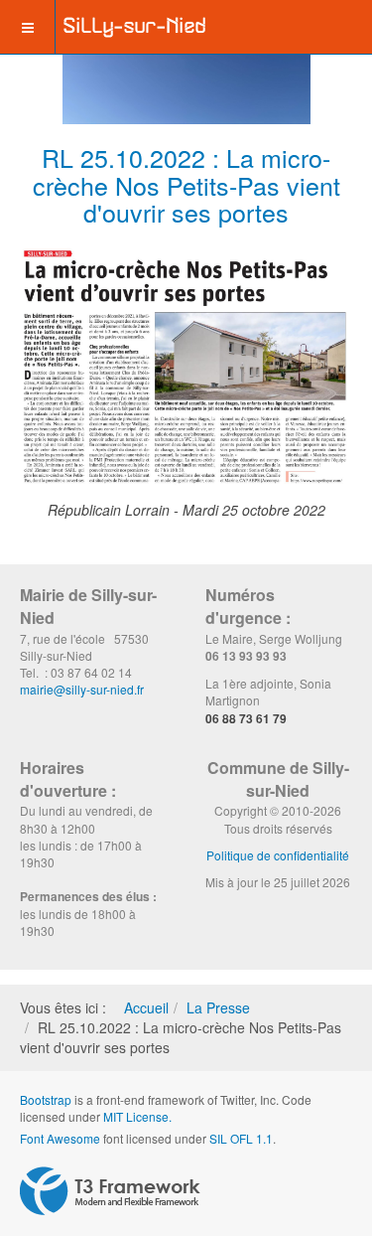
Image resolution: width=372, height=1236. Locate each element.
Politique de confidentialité (277, 855)
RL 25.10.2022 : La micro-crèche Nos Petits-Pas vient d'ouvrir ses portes (186, 184)
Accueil (146, 1007)
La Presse (218, 1007)
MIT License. (137, 1116)
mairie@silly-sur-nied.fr (82, 689)
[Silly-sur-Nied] (135, 27)
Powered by (110, 1191)
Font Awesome (60, 1138)
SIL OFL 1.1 (241, 1138)
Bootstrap (45, 1099)
